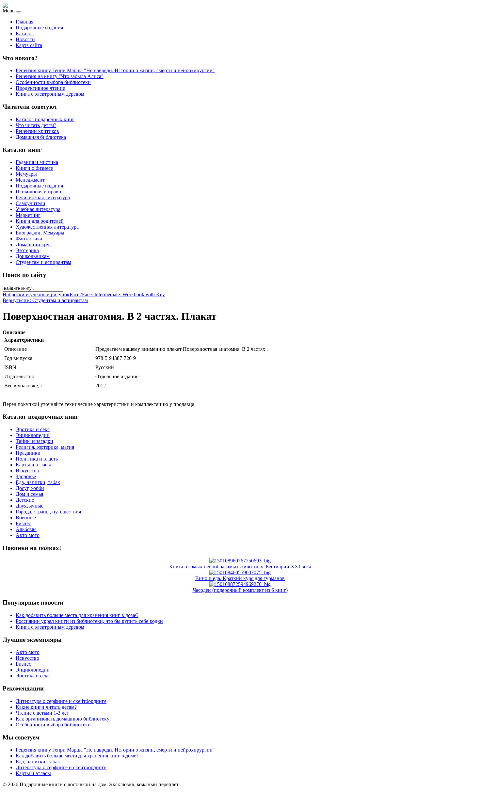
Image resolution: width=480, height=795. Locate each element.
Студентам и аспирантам (43, 262)
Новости (25, 39)
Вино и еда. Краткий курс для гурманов (240, 578)
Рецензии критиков (37, 131)
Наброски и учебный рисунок (36, 294)
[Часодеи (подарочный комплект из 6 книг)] (240, 584)
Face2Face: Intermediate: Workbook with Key (117, 294)
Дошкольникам (33, 256)
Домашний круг (34, 244)
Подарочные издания (39, 27)
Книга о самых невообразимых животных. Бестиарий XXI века (240, 566)
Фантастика (29, 238)
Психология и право (38, 191)
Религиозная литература (43, 197)
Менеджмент (30, 180)
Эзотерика (27, 250)
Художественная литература (47, 227)
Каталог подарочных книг (45, 119)
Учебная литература (38, 209)
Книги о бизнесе (34, 168)
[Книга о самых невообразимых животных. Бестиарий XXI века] (240, 560)
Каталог (25, 33)
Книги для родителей (40, 221)
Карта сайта (29, 45)
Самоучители (30, 203)
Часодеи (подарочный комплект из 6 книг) (240, 590)
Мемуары (26, 174)
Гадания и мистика (37, 162)
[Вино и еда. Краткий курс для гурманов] (240, 572)
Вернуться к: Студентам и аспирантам (45, 300)
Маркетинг (28, 215)
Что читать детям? (36, 125)
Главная (24, 21)
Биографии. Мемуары (40, 232)
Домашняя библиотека (41, 137)
